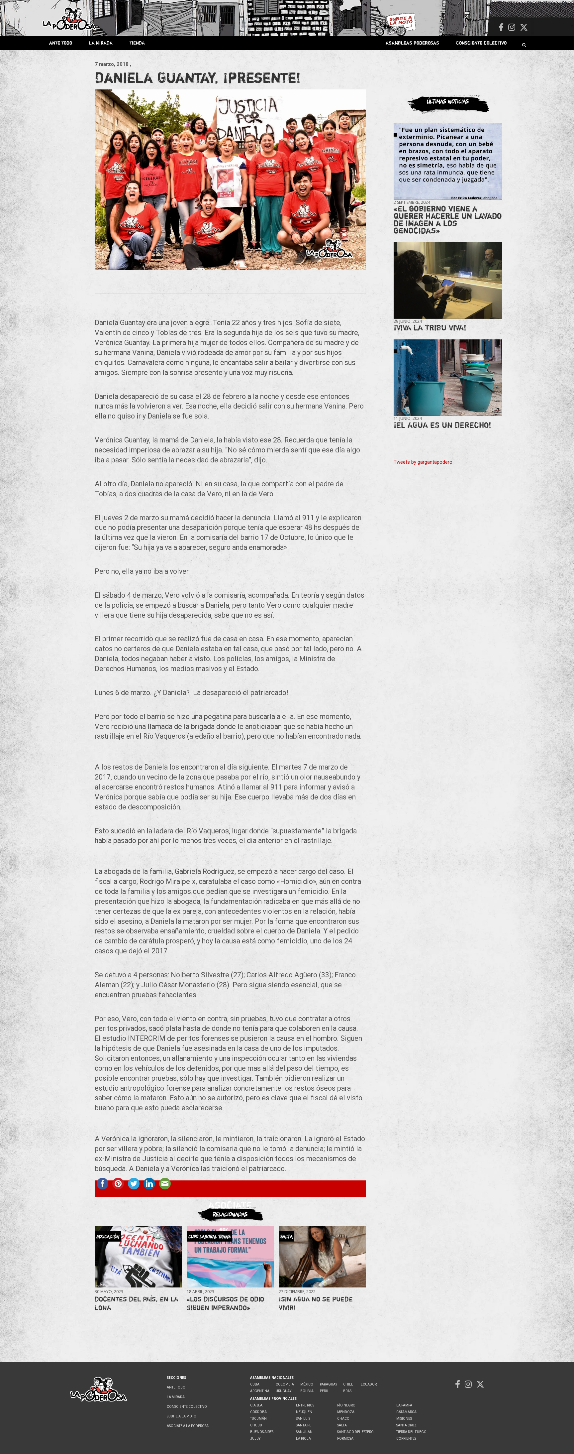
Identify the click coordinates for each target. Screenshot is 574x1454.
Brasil (348, 1391)
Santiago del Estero (355, 1432)
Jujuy (255, 1438)
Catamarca (406, 1412)
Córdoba (258, 1412)
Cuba (254, 1384)
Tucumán (258, 1418)
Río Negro (346, 1405)
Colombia (285, 1384)
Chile (348, 1384)
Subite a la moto (181, 1416)
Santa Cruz (406, 1425)
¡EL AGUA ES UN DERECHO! (442, 425)
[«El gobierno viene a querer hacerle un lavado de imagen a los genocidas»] (448, 161)
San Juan (304, 1432)
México (306, 1384)
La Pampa (404, 1405)
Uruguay (283, 1391)
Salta (342, 1425)
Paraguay (328, 1384)
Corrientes (406, 1438)
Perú (324, 1391)
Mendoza (345, 1412)
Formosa (345, 1438)
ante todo (60, 43)
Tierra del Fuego (411, 1432)
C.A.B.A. (256, 1405)
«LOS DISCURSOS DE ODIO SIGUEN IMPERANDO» (225, 1303)
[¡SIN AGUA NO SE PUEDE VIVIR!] (322, 1256)
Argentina (259, 1391)
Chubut (257, 1425)
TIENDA (137, 43)
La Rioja (303, 1438)
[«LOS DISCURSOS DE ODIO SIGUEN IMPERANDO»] (230, 1256)
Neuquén (304, 1412)
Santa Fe (303, 1425)
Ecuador (369, 1384)
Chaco (343, 1418)
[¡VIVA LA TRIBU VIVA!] (448, 280)
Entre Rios (305, 1405)
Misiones (404, 1418)
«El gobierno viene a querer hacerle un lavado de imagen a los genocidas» (448, 219)
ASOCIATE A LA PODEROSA (188, 1426)
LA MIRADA (101, 43)
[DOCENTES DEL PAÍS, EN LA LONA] (138, 1256)
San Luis (303, 1418)
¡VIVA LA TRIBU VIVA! (430, 327)
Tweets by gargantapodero (423, 462)
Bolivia (307, 1391)
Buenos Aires (261, 1432)
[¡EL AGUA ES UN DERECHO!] (448, 377)
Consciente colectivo (481, 43)
